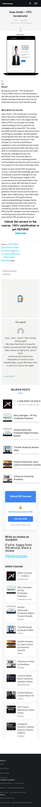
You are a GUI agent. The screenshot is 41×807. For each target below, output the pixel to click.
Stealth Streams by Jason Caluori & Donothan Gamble (27, 463)
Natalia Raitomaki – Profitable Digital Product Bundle (26, 432)
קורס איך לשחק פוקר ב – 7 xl (27, 401)
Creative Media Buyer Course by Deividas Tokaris (25, 678)
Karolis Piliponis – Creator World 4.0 (25, 694)
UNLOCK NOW (20, 519)
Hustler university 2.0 (7, 798)
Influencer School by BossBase (23, 478)
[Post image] (7, 404)
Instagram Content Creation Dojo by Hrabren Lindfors (25, 728)
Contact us (3, 778)
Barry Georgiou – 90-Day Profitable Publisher (25, 417)
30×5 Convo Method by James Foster (25, 709)
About (2, 764)
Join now (20, 233)
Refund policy (4, 773)
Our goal (20, 322)
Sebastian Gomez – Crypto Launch (12, 783)
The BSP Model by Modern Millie (26, 449)
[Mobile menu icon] (36, 3)
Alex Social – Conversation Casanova (13, 792)
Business (6, 274)
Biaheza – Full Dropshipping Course (12, 788)
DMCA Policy (4, 768)
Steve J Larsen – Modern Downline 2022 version (16, 802)
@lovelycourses (16, 556)
